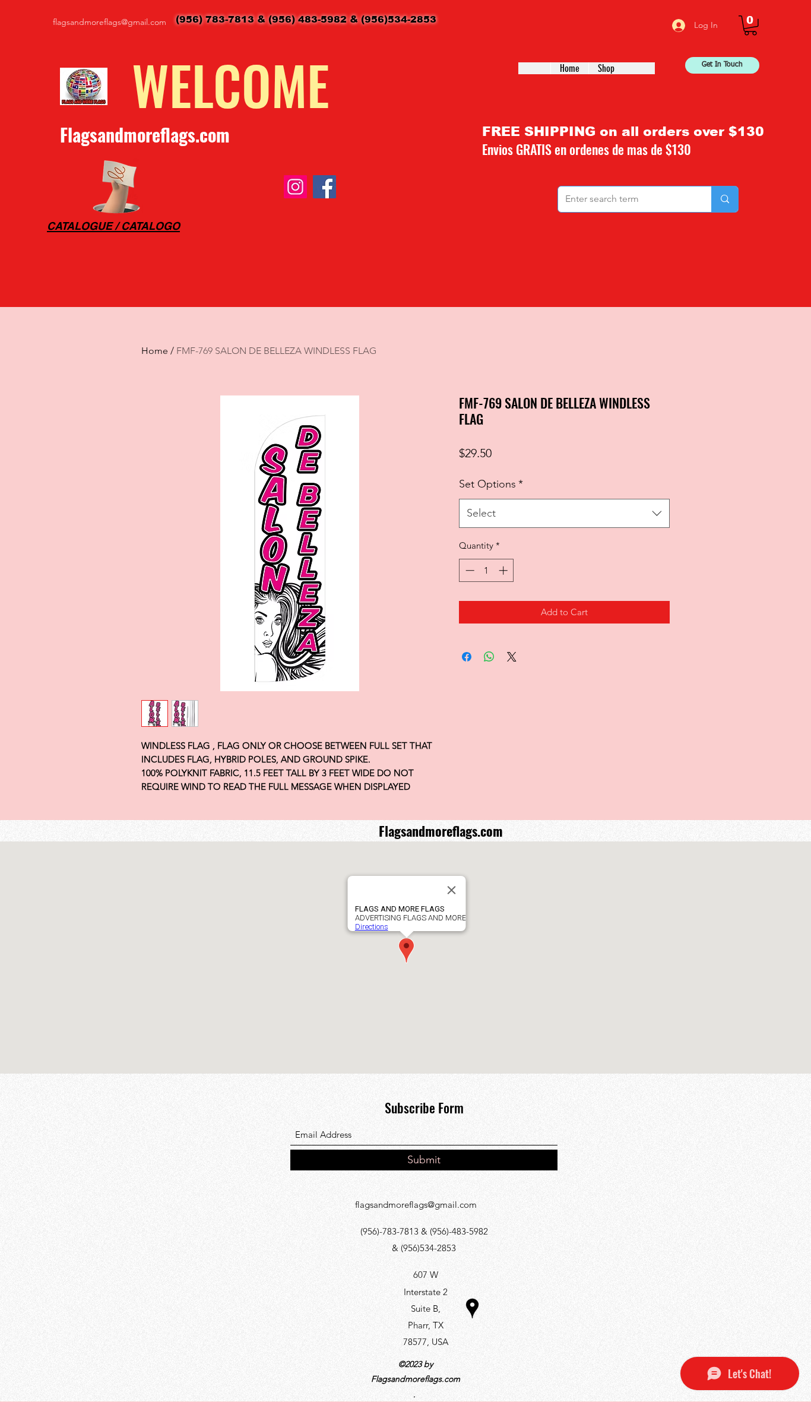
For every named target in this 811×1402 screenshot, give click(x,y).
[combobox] (564, 513)
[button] (750, 25)
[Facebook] (324, 186)
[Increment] (504, 570)
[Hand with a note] (116, 186)
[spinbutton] (486, 570)
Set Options (491, 483)
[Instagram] (295, 186)
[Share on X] (512, 657)
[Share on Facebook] (467, 657)
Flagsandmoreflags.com (145, 134)
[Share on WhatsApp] (489, 657)
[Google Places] (472, 1308)
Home (154, 350)
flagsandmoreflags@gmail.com (109, 22)
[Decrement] (469, 570)
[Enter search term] (724, 199)
